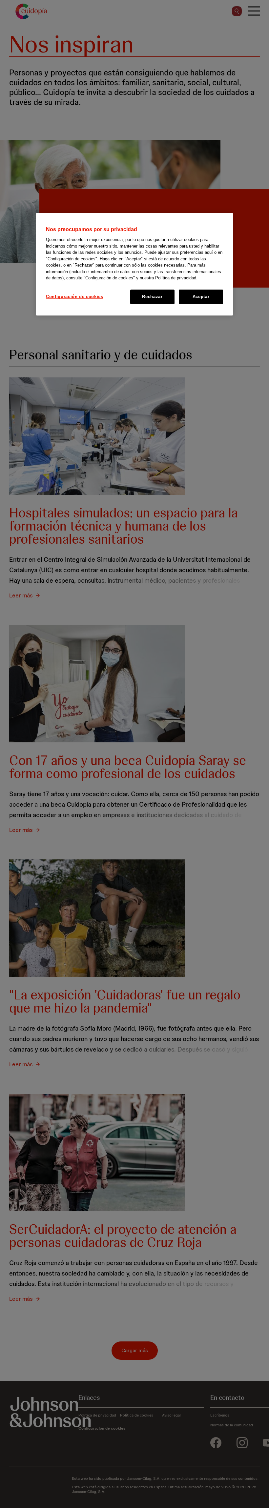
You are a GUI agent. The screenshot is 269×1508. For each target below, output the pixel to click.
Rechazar (152, 296)
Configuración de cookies (74, 296)
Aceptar (201, 296)
